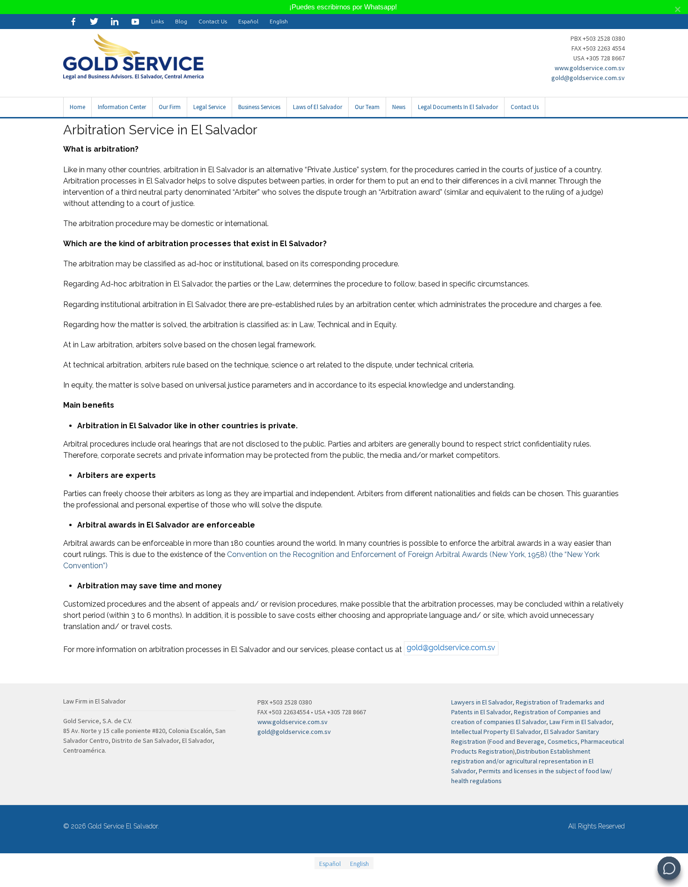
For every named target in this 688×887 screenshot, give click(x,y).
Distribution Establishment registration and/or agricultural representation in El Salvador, (522, 761)
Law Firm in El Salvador (580, 722)
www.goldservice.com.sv (590, 68)
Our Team (367, 107)
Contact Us (212, 21)
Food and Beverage (516, 741)
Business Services (259, 107)
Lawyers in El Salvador (481, 702)
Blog (181, 21)
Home (77, 107)
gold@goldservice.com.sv (588, 77)
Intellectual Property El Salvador (496, 731)
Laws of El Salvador (317, 107)
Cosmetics (563, 741)
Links (157, 21)
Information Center (122, 107)
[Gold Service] (73, 21)
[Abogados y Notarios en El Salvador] (133, 74)
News (398, 107)
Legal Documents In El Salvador (458, 107)
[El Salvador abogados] (94, 21)
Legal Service (209, 107)
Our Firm (170, 107)
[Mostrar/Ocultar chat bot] (669, 868)
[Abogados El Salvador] (114, 21)
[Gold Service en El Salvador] (135, 21)
